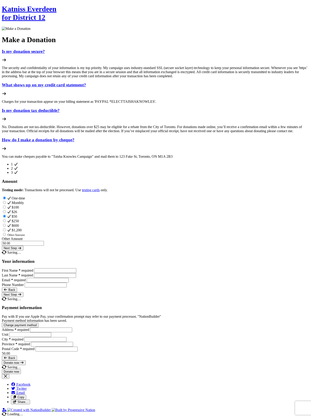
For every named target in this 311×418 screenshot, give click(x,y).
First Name (17, 270)
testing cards (91, 190)
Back (11, 290)
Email (14, 280)
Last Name (17, 275)
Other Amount (12, 239)
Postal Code (18, 349)
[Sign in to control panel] (4, 410)
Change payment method (20, 325)
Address (15, 330)
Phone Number (13, 285)
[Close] (5, 376)
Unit (5, 334)
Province (16, 344)
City (12, 339)
